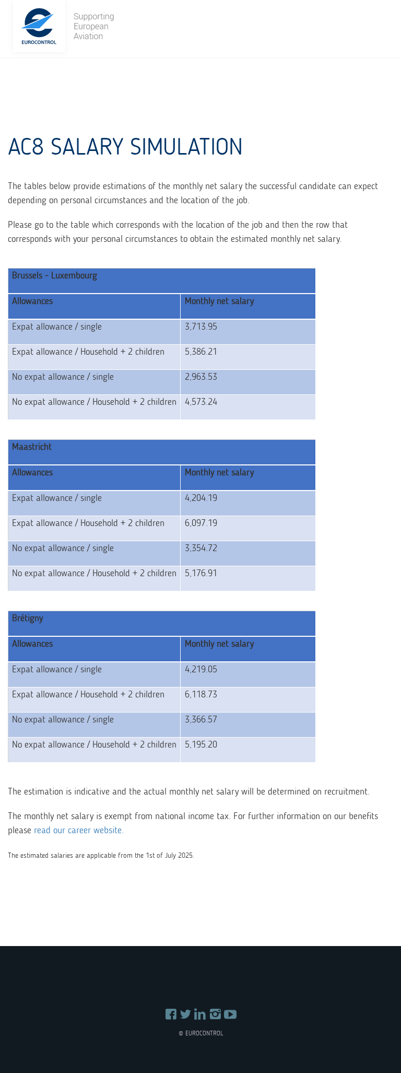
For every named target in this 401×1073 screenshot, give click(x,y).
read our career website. (79, 830)
